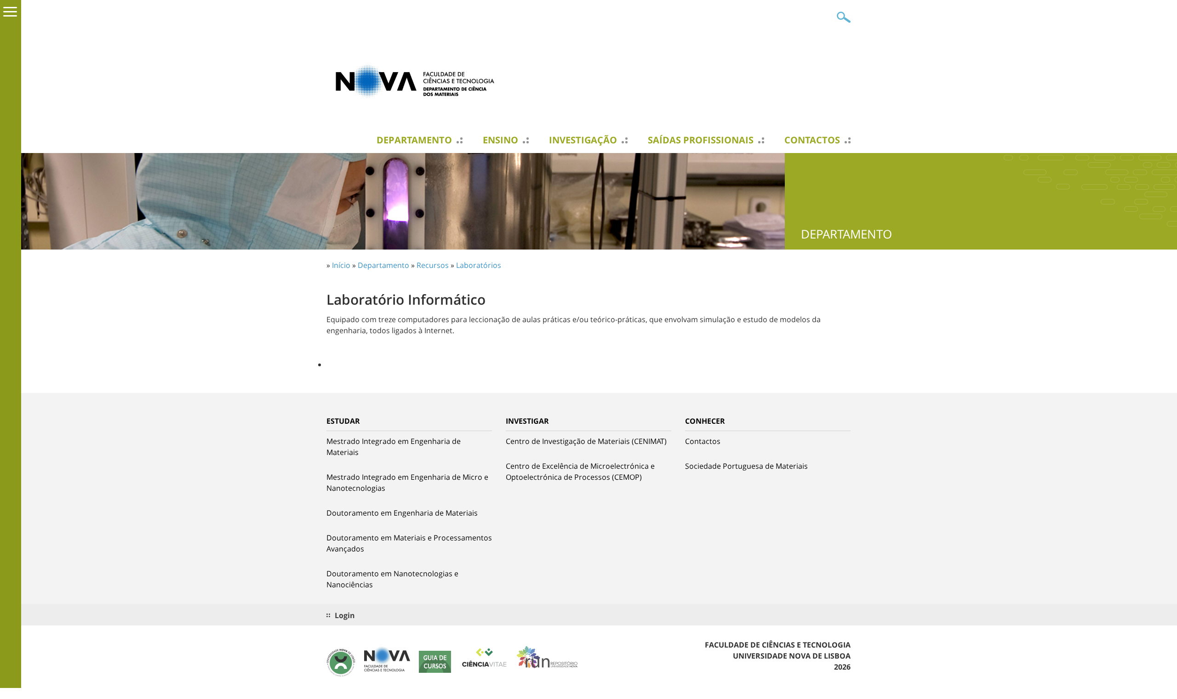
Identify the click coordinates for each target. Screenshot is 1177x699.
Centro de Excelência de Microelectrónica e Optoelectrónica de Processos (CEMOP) (580, 471)
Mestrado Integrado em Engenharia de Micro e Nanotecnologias (407, 482)
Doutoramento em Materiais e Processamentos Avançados (409, 543)
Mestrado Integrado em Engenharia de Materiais (393, 446)
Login (345, 615)
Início (341, 265)
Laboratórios (478, 265)
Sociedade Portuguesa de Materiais (746, 466)
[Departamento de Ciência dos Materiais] (418, 80)
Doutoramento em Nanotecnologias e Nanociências (392, 579)
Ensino (500, 140)
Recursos (433, 265)
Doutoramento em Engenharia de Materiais (402, 513)
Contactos (812, 140)
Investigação (583, 140)
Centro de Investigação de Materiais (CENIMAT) (586, 441)
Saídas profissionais (701, 140)
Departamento (414, 140)
